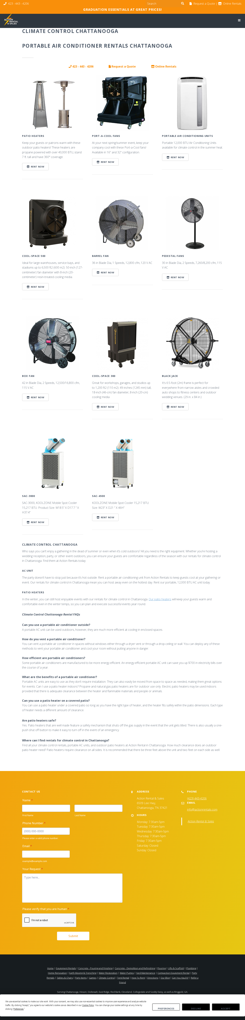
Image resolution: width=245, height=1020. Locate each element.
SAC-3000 (28, 496)
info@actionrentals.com (202, 809)
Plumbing (191, 968)
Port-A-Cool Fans (106, 136)
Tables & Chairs (65, 977)
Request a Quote (123, 66)
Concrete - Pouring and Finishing (95, 968)
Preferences (166, 1008)
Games (92, 977)
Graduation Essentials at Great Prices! (122, 9)
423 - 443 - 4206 (18, 4)
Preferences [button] (18, 1009)
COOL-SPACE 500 (33, 256)
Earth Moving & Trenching (82, 972)
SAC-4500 (98, 496)
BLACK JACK (170, 376)
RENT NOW (37, 166)
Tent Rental (123, 977)
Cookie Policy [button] (88, 1005)
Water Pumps (127, 972)
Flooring (161, 968)
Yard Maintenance (145, 972)
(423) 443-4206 (197, 798)
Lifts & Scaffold (176, 968)
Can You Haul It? (180, 977)
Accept (226, 1008)
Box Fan (28, 376)
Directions (152, 977)
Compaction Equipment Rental (173, 972)
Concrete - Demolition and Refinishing (135, 968)
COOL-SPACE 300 (103, 376)
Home (50, 968)
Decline (196, 1008)
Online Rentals (165, 66)
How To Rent (138, 977)
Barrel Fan (100, 256)
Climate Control (107, 977)
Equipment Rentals (66, 968)
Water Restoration (108, 972)
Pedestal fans (173, 256)
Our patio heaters (160, 599)
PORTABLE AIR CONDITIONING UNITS (187, 136)
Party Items (81, 977)
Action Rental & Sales (201, 821)
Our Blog (165, 977)
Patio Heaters (33, 136)
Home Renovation (57, 972)
